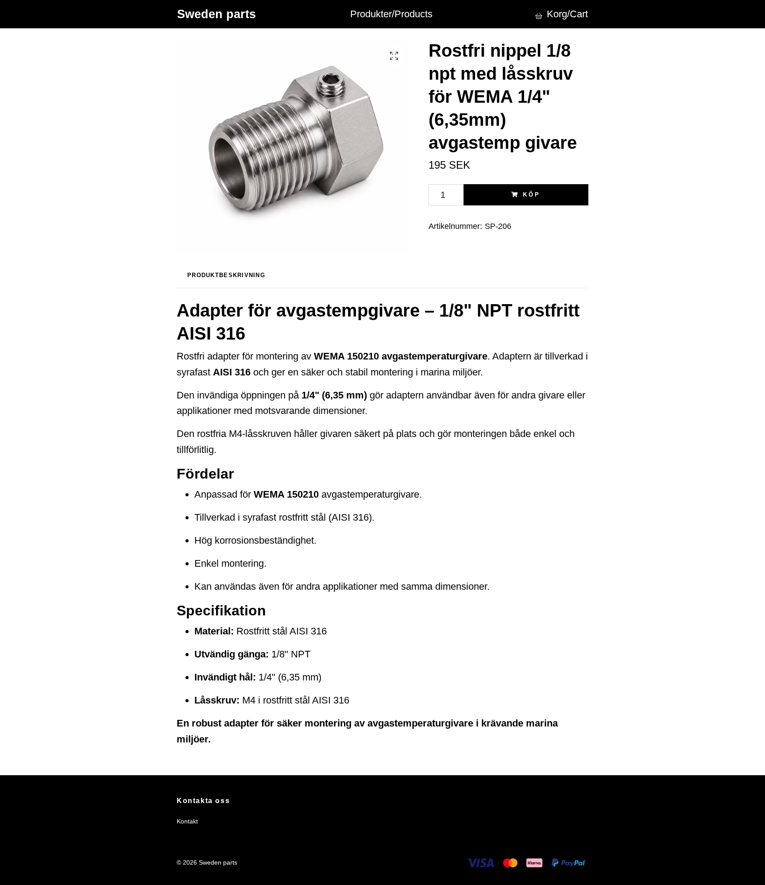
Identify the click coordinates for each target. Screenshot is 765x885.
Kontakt (187, 821)
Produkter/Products (391, 13)
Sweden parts (216, 14)
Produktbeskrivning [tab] (226, 275)
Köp (532, 194)
